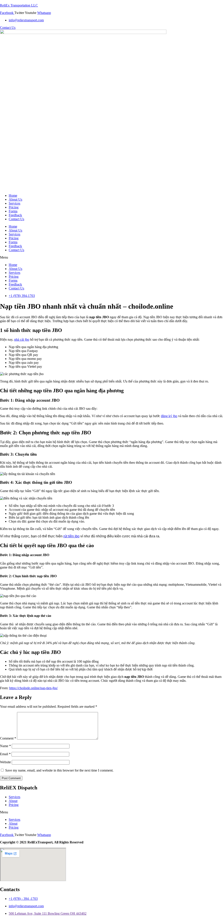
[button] (111, 257)
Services (14, 203)
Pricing (14, 207)
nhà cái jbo (21, 339)
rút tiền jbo (71, 536)
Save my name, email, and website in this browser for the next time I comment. (59, 770)
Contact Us (16, 219)
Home (13, 195)
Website (5, 762)
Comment (8, 738)
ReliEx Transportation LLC (19, 5)
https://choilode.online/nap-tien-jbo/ (33, 688)
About (13, 801)
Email (5, 754)
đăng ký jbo (169, 416)
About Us (15, 199)
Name (5, 746)
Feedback (15, 215)
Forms (13, 211)
